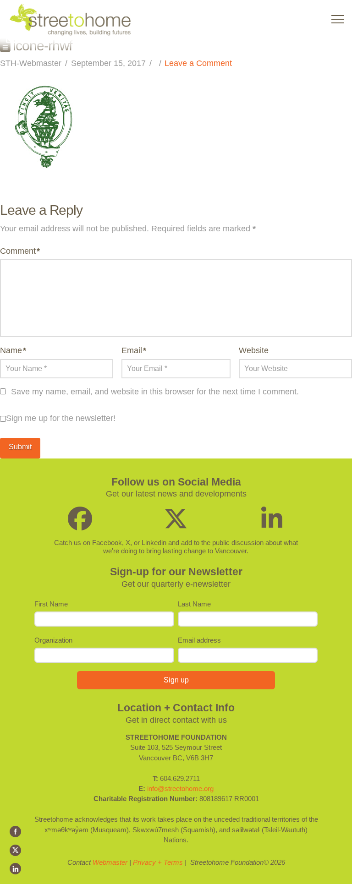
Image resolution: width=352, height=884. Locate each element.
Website (254, 350)
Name (13, 350)
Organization (53, 640)
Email (133, 350)
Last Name (194, 604)
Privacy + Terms (158, 862)
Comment (20, 251)
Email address (199, 640)
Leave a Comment (198, 63)
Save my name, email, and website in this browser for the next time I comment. (155, 391)
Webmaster (110, 862)
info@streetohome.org (180, 788)
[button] (337, 19)
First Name (51, 604)
